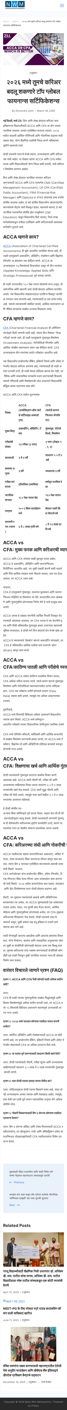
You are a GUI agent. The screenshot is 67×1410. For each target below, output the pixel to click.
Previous (19, 1182)
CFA (6, 327)
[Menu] (62, 5)
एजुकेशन (33, 72)
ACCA (7, 246)
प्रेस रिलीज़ (46, 1382)
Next (12, 1205)
